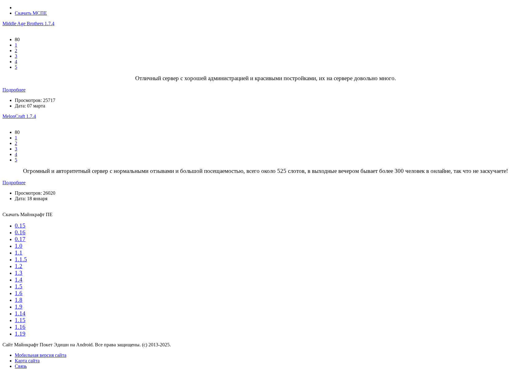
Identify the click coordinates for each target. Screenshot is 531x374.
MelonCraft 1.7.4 (19, 116)
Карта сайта (27, 360)
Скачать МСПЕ (31, 13)
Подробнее (14, 89)
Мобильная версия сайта (40, 355)
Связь (21, 366)
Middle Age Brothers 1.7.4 (28, 23)
